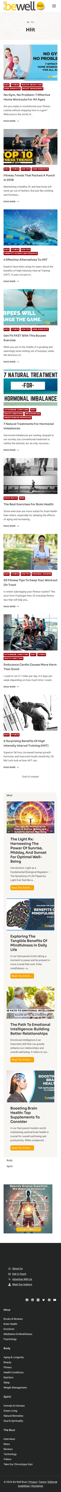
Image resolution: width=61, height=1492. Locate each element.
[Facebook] (27, 1300)
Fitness (15, 85)
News (7, 1444)
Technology (10, 1454)
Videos (7, 1459)
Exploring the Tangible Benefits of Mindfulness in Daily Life (28, 943)
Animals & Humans (14, 1406)
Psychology (10, 1339)
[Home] (28, 22)
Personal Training (41, 574)
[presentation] (30, 63)
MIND (22, 498)
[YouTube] (54, 1300)
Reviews (8, 1449)
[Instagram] (38, 1300)
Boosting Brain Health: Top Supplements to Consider (25, 1115)
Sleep (7, 1382)
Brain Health (10, 498)
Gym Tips (25, 169)
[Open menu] (53, 6)
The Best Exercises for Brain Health (28, 504)
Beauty (7, 1362)
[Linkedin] (32, 1300)
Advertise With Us (22, 1279)
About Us (17, 1268)
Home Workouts (12, 88)
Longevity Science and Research (20, 253)
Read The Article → (23, 888)
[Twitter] (43, 1300)
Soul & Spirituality (13, 1421)
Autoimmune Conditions (16, 410)
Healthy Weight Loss (31, 85)
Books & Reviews (13, 1319)
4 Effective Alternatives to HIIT (26, 260)
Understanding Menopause (17, 417)
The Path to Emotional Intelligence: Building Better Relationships (30, 1029)
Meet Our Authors (22, 1284)
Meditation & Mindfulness (18, 1334)
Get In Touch (19, 1274)
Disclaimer (37, 1486)
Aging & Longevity (14, 1357)
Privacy (33, 1482)
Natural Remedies (13, 1416)
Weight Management (32, 88)
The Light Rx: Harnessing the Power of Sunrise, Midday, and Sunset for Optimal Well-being (28, 850)
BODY (6, 85)
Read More (11, 121)
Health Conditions (13, 414)
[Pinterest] (49, 1300)
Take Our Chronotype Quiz (18, 1464)
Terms (42, 1482)
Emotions (9, 1329)
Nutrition (8, 1377)
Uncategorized (32, 414)
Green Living (10, 1411)
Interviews (9, 1439)
